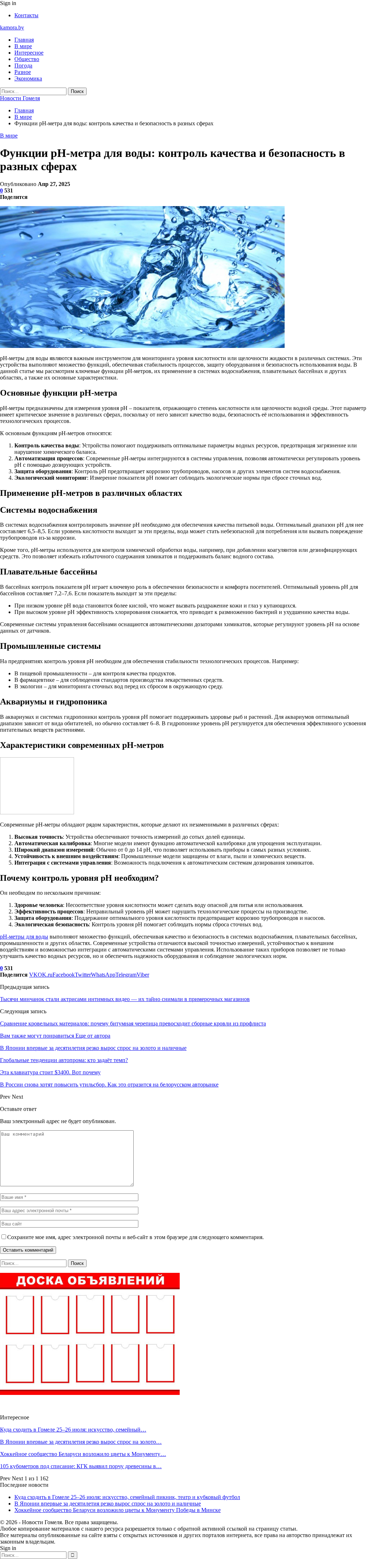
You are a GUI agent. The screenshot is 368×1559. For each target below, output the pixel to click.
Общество (26, 59)
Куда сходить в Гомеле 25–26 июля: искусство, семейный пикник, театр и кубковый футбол (127, 1497)
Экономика (28, 78)
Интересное (28, 53)
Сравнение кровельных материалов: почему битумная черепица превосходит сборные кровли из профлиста (133, 1023)
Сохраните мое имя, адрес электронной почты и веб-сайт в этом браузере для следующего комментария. (135, 1237)
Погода (23, 65)
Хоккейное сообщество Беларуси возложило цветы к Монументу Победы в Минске (117, 1510)
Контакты (26, 15)
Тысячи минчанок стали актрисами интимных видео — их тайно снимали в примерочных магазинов (125, 999)
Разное (22, 72)
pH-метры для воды (24, 937)
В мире (23, 46)
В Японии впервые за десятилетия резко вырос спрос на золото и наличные (107, 1503)
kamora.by (12, 27)
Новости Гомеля (20, 98)
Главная (24, 40)
